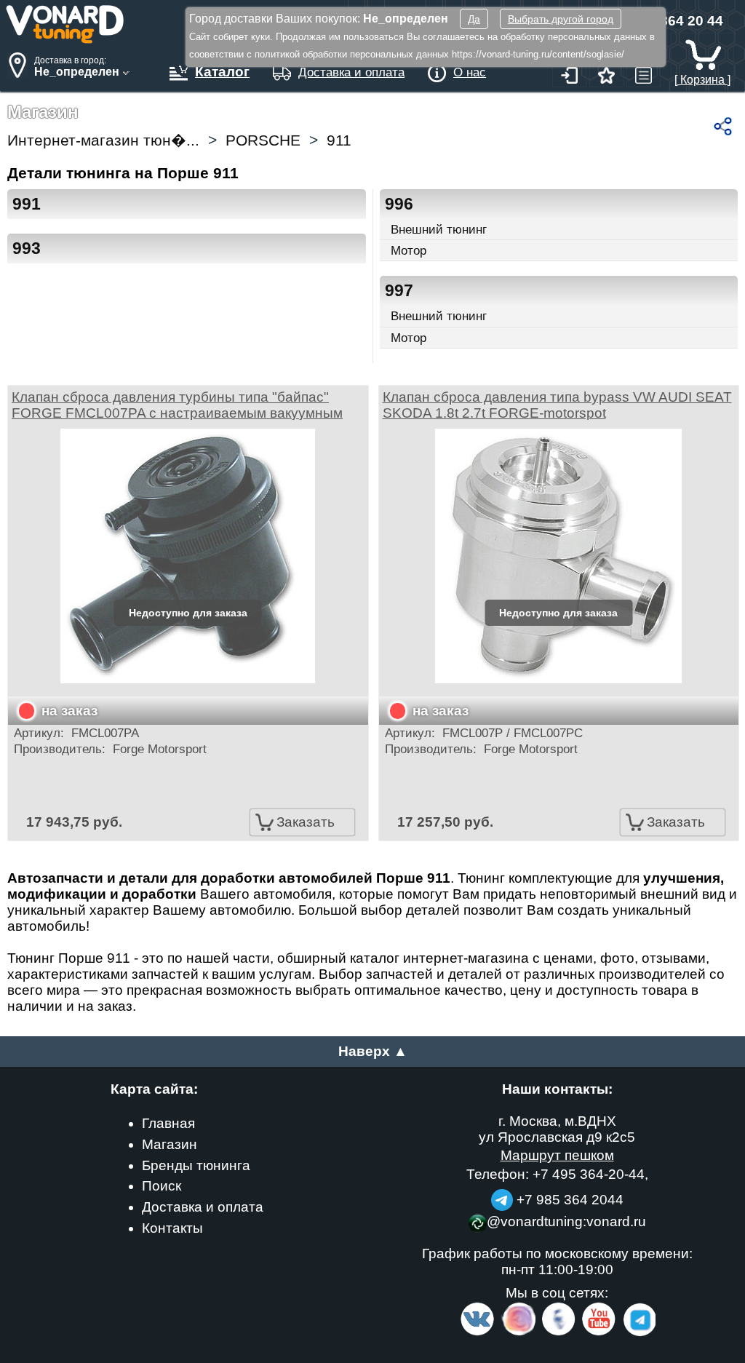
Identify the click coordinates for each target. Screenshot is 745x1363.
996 (399, 203)
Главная (168, 1123)
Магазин (169, 1144)
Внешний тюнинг (439, 229)
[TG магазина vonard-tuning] (502, 1199)
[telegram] (637, 1332)
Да (474, 19)
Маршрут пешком (557, 1155)
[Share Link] (723, 126)
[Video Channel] (599, 1332)
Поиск (161, 1185)
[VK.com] (477, 1332)
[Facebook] (557, 1332)
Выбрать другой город (560, 19)
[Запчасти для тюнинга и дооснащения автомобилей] (65, 39)
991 (26, 203)
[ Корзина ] (702, 79)
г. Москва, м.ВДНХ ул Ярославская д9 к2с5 (557, 1129)
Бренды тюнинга (196, 1165)
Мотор (408, 250)
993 (26, 248)
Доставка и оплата (202, 1207)
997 (399, 290)
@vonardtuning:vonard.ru (566, 1221)
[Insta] (519, 1332)
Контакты (172, 1228)
